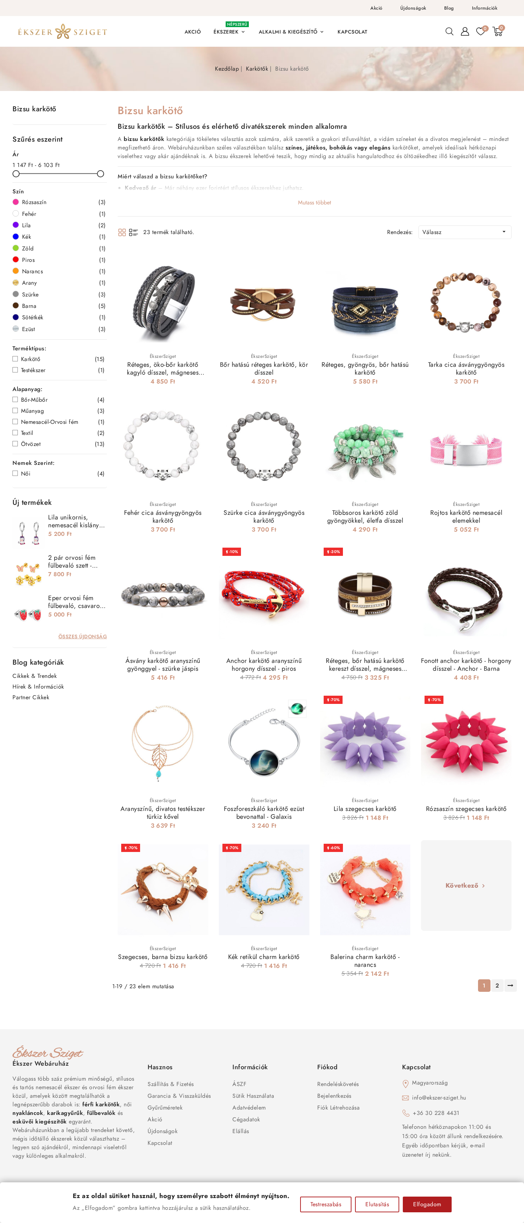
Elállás (240, 1131)
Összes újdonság (82, 636)
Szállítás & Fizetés (171, 1084)
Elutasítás (377, 1204)
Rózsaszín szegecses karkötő (466, 808)
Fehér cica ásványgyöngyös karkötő (163, 516)
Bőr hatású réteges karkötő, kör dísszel (264, 368)
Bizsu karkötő (34, 109)
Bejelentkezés (334, 1096)
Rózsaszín (64, 202)
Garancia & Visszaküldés (179, 1096)
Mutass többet (314, 202)
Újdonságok (413, 8)
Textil (63, 433)
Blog (449, 8)
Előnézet (198, 260)
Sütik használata (253, 1096)
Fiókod (327, 1067)
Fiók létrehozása (338, 1107)
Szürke (64, 294)
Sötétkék (64, 317)
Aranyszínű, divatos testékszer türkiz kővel (162, 812)
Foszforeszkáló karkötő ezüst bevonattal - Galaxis (264, 812)
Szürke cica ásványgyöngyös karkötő (264, 516)
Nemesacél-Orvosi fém (63, 422)
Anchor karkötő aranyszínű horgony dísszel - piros (264, 664)
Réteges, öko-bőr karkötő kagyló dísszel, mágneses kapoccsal (163, 372)
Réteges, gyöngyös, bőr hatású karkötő (365, 368)
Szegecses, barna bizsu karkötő (162, 956)
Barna (64, 306)
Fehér (64, 214)
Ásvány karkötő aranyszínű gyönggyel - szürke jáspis (162, 664)
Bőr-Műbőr (63, 400)
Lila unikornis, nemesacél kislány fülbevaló (73, 525)
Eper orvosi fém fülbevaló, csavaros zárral (75, 605)
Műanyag (63, 411)
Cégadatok (246, 1119)
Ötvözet (63, 444)
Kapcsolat (160, 1143)
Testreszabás (325, 1204)
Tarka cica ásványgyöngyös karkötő (466, 368)
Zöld (64, 248)
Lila (64, 225)
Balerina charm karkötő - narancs (365, 960)
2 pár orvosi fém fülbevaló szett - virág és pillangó (72, 565)
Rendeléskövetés (338, 1084)
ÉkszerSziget (163, 356)
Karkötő (63, 359)
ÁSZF (239, 1084)
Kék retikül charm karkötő (264, 956)
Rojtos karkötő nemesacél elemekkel (466, 516)
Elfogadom (427, 1204)
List (133, 232)
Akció (376, 8)
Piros (64, 260)
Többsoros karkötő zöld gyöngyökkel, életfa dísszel (365, 516)
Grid (122, 232)
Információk (485, 8)
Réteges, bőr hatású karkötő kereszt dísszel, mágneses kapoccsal (365, 668)
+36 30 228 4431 (436, 1113)
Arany (64, 283)
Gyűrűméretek (165, 1107)
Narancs (64, 271)
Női (63, 474)
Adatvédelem (249, 1107)
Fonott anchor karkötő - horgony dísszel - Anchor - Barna (466, 664)
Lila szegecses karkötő (365, 808)
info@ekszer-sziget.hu (439, 1097)
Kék (64, 237)
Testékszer (63, 370)
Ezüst (64, 329)
